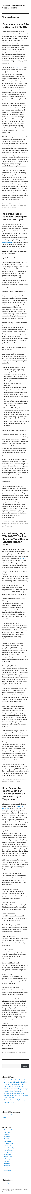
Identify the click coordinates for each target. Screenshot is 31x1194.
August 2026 (8, 1130)
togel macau (13, 205)
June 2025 (7, 1161)
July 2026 (7, 1132)
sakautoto (7, 1054)
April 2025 (7, 1165)
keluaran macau (23, 203)
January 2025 (8, 1170)
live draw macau (15, 523)
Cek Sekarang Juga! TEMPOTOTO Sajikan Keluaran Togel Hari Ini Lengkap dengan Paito (15, 539)
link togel (12, 779)
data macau (15, 203)
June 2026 (7, 1134)
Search (4, 1063)
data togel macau (23, 521)
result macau (5, 205)
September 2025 (9, 1154)
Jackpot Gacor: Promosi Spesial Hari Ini (13, 6)
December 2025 (9, 1148)
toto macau (17, 67)
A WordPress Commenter (10, 1115)
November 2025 (9, 1150)
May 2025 (7, 1163)
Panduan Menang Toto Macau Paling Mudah (15, 25)
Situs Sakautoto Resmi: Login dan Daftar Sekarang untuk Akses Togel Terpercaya (14, 794)
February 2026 (8, 1143)
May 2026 (7, 1136)
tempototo (22, 558)
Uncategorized (8, 1183)
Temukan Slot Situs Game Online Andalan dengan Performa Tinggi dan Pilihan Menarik (16, 1095)
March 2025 (8, 1168)
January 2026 (8, 1145)
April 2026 (7, 1139)
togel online (20, 205)
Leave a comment (12, 207)
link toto (18, 779)
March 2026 (8, 1141)
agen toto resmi (14, 1052)
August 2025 (8, 1157)
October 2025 (8, 1152)
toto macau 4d (21, 525)
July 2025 (7, 1159)
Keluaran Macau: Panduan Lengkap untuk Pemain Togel (15, 216)
